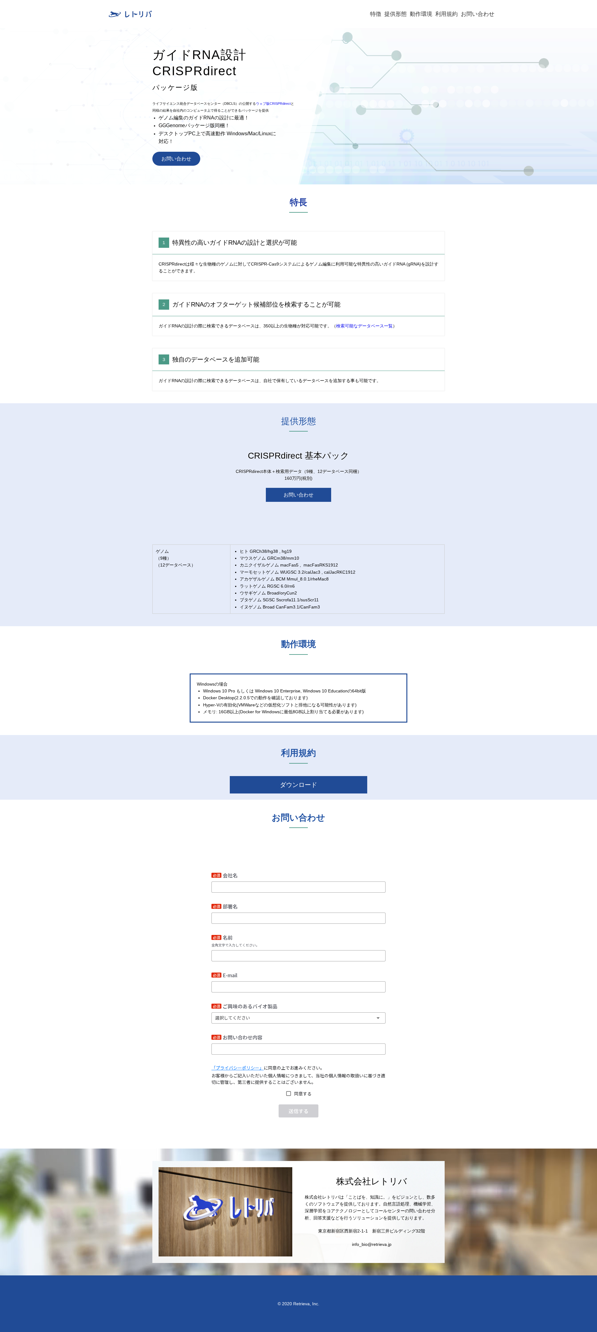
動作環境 (421, 14)
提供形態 (395, 14)
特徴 (375, 14)
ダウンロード (298, 784)
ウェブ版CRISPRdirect (273, 103)
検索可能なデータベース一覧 (364, 325)
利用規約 (446, 14)
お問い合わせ (477, 14)
